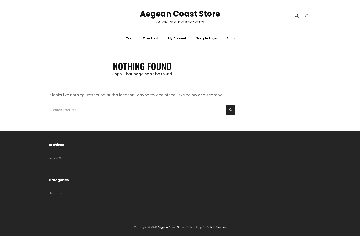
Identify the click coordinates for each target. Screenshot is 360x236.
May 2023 (56, 158)
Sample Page (206, 38)
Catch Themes (216, 227)
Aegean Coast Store (180, 13)
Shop (231, 38)
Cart (129, 38)
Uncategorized (59, 193)
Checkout (150, 38)
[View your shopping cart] (306, 16)
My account (177, 38)
